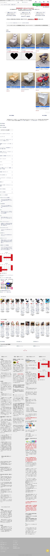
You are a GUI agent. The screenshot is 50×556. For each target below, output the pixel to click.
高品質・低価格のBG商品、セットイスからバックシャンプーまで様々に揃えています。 (6, 218)
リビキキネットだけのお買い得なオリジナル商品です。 (6, 230)
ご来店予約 (44, 4)
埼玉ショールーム (39, 12)
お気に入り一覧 (15, 544)
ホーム (2, 4)
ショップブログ (2, 551)
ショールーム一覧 (22, 120)
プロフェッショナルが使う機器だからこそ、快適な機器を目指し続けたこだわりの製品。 (6, 200)
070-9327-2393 (11, 15)
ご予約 (36, 19)
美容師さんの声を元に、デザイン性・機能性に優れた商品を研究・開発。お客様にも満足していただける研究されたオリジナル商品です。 (6, 241)
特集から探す (13, 4)
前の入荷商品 (11, 115)
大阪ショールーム (25, 12)
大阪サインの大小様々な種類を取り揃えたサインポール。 (6, 235)
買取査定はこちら (36, 4)
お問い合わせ (15, 546)
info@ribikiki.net (27, 10)
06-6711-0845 (25, 16)
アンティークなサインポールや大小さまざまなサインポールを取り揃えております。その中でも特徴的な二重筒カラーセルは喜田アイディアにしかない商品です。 (6, 248)
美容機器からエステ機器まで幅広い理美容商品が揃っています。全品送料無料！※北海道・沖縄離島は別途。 (6, 224)
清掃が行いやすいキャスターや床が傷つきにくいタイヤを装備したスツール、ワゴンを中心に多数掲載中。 (6, 212)
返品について (2, 546)
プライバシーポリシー (3, 549)
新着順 (9, 31)
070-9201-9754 (40, 15)
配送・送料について (3, 544)
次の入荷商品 (44, 115)
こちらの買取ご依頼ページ (34, 120)
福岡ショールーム (10, 12)
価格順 (7, 31)
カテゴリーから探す (7, 4)
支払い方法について (3, 542)
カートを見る (15, 542)
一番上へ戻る (25, 350)
